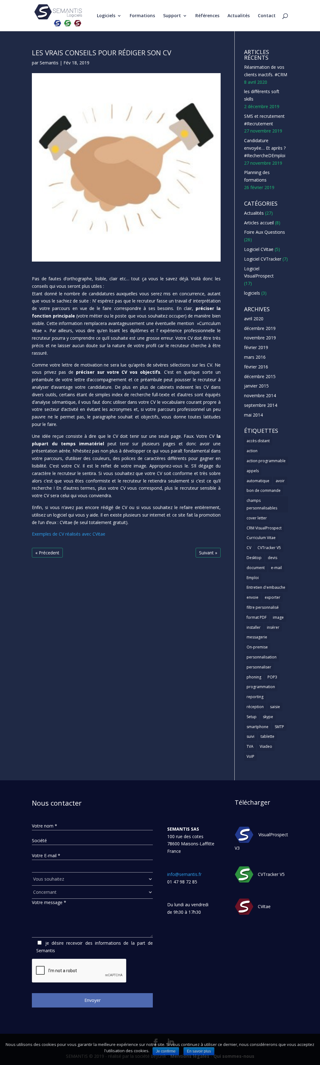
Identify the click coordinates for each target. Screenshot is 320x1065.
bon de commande (264, 490)
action (252, 450)
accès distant (258, 440)
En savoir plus (199, 1051)
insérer (273, 627)
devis (272, 557)
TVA (250, 746)
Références (207, 15)
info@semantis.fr (184, 874)
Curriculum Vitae (261, 537)
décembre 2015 (260, 376)
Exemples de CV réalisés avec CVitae (68, 534)
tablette (267, 736)
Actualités (239, 15)
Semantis (49, 63)
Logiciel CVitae (258, 249)
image (278, 617)
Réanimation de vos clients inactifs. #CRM (265, 71)
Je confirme (166, 1051)
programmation (261, 686)
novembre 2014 (260, 395)
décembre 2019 (260, 328)
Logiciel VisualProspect (259, 272)
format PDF (257, 617)
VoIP (250, 756)
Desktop (254, 557)
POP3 (272, 677)
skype (268, 716)
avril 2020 (253, 319)
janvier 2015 (256, 386)
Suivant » (208, 553)
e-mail (276, 567)
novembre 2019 (260, 338)
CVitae (264, 906)
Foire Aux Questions (264, 232)
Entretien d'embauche (266, 587)
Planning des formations (257, 176)
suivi (250, 736)
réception (255, 706)
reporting (255, 696)
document (256, 567)
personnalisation (262, 657)
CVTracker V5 (269, 547)
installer (254, 627)
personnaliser (259, 667)
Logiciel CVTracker (262, 259)
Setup (252, 716)
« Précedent (47, 553)
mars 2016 (255, 357)
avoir (280, 480)
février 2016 (256, 367)
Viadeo (266, 746)
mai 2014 (253, 415)
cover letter (257, 518)
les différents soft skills (261, 95)
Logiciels (106, 15)
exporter (272, 597)
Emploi (253, 577)
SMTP (279, 726)
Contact (267, 15)
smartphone (257, 726)
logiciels (252, 293)
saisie (275, 706)
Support (172, 15)
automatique (258, 480)
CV (249, 547)
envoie (252, 597)
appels (253, 470)
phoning (254, 677)
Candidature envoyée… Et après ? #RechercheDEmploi (265, 148)
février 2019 (256, 347)
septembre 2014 (260, 405)
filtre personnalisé (263, 607)
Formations (142, 15)
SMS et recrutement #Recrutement (264, 120)
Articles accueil (259, 223)
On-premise (257, 647)
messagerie (257, 637)
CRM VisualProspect (264, 528)
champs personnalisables (262, 504)
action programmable (266, 460)
